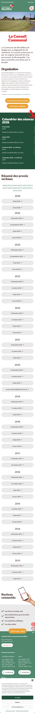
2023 (20, 185)
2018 (15, 188)
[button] (32, 680)
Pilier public (31, 2)
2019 (10, 188)
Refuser (17, 702)
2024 (14, 185)
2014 (15, 190)
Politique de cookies (10, 710)
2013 (20, 190)
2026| (4, 185)
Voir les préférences (17, 707)
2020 (5, 188)
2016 (25, 188)
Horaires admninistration (7, 2)
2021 (30, 185)
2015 (30, 188)
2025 (9, 185)
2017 (20, 188)
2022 (25, 185)
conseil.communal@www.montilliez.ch (19, 94)
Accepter (17, 697)
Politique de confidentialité (22, 710)
